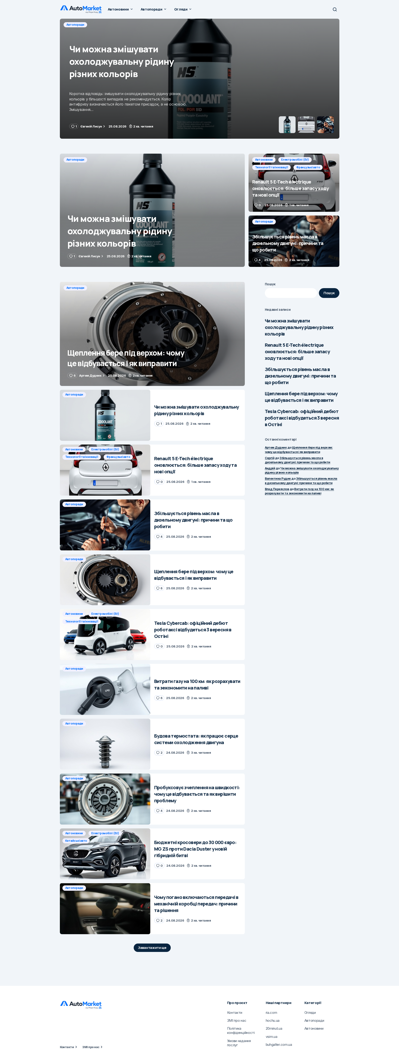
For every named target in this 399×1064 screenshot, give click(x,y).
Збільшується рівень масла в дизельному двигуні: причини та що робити (300, 375)
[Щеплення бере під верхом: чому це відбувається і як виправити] (152, 334)
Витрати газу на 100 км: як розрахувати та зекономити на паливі (299, 491)
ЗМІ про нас (90, 1047)
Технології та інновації (145, 25)
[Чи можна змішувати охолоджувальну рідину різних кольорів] (152, 210)
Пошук (270, 284)
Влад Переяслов (277, 489)
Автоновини (75, 25)
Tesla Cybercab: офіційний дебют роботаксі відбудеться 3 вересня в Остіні (302, 418)
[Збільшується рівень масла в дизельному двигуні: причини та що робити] (294, 241)
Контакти (67, 1047)
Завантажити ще (152, 947)
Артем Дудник (276, 447)
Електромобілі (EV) (106, 25)
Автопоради (75, 160)
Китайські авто (76, 841)
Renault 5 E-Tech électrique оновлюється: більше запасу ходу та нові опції (297, 351)
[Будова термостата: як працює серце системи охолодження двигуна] (105, 744)
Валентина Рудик (278, 478)
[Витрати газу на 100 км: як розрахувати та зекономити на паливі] (105, 689)
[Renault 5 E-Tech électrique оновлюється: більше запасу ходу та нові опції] (199, 79)
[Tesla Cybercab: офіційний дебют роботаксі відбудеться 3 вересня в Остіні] (105, 634)
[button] (334, 9)
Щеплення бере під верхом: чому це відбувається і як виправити (301, 396)
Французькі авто (181, 25)
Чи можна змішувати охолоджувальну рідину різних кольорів (299, 327)
